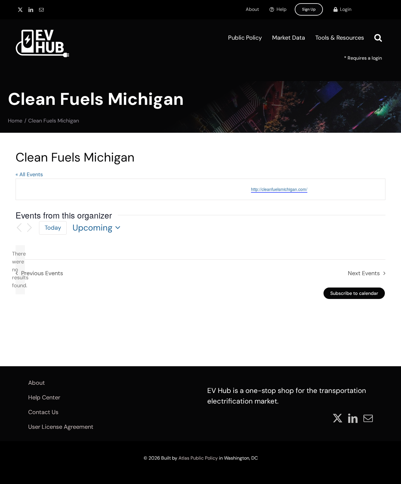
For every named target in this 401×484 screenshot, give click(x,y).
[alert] (20, 269)
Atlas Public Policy (198, 458)
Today (53, 227)
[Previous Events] (19, 228)
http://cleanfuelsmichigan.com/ (279, 189)
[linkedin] (30, 9)
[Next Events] (29, 228)
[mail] (41, 9)
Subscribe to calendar (354, 293)
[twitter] (20, 9)
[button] (378, 37)
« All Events (29, 174)
